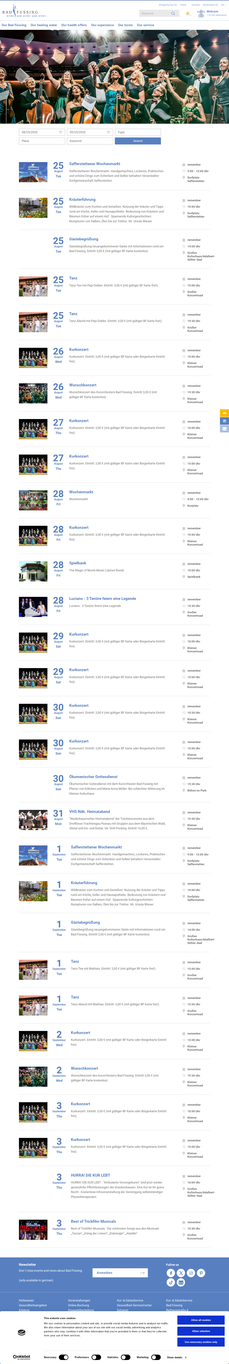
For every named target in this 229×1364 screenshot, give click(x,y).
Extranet (122, 1310)
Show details (174, 1357)
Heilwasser (26, 1300)
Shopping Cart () (168, 5)
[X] (181, 1273)
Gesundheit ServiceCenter (134, 1305)
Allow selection (201, 1331)
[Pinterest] (201, 1273)
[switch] (96, 1357)
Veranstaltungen (79, 1300)
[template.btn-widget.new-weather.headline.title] (188, 15)
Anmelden (105, 1273)
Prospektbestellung (81, 1310)
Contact (196, 5)
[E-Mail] (181, 1282)
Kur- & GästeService (130, 1300)
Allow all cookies (201, 1320)
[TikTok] (171, 1282)
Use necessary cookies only (201, 1342)
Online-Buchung (78, 1305)
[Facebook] (171, 1273)
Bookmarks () (211, 5)
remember (194, 164)
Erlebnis (24, 1310)
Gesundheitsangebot (33, 1305)
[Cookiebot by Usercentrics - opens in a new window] (21, 1357)
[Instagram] (191, 1273)
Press (183, 5)
